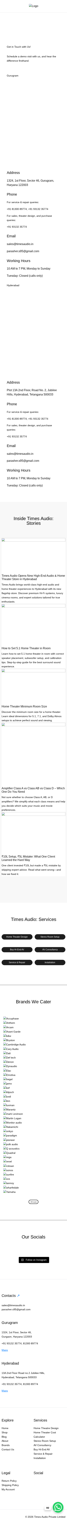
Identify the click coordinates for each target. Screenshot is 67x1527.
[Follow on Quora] (43, 1489)
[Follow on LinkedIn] (58, 1482)
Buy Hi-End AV (17, 949)
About (5, 1440)
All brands (34, 1202)
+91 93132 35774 (38, 209)
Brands (6, 1445)
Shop (5, 1432)
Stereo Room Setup (49, 937)
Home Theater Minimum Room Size (24, 706)
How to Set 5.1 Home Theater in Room (26, 648)
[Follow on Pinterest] (36, 1489)
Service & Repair (17, 962)
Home (5, 1428)
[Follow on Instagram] (36, 1482)
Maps (5, 1350)
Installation (50, 962)
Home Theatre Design (46, 1428)
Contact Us (8, 1449)
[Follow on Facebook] (43, 1482)
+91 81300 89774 (17, 209)
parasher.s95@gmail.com (23, 251)
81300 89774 (30, 1343)
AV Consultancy (50, 949)
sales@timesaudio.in (20, 244)
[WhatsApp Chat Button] (58, 1507)
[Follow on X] (51, 1482)
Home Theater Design (17, 937)
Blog (4, 1436)
